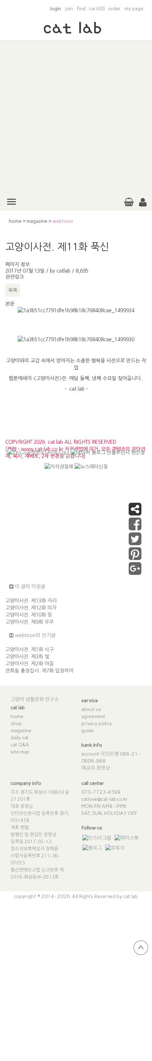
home (15, 221)
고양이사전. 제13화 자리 (31, 600)
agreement (93, 716)
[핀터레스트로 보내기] (135, 557)
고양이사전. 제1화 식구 (29, 649)
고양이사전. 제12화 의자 (31, 607)
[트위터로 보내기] (135, 542)
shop (16, 724)
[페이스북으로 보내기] (135, 527)
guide (87, 731)
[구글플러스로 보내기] (135, 572)
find (81, 9)
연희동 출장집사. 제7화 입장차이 (39, 670)
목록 (12, 290)
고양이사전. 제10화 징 (28, 614)
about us (91, 709)
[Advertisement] (76, 117)
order (114, 9)
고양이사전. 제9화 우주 (29, 621)
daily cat (20, 738)
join (69, 9)
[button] (143, 203)
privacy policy (96, 724)
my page (133, 9)
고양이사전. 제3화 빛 (27, 656)
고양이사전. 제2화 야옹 (29, 663)
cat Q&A (20, 745)
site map (20, 752)
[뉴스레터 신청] (91, 469)
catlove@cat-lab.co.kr (104, 799)
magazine (37, 221)
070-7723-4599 (101, 792)
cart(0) (97, 9)
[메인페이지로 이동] (76, 31)
